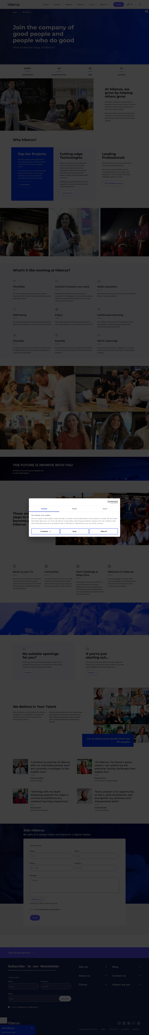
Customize (44, 531)
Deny (74, 531)
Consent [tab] (44, 509)
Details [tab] (74, 509)
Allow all (104, 531)
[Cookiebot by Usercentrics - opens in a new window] (109, 502)
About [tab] (105, 509)
